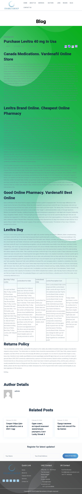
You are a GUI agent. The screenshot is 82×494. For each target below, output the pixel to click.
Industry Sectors (26, 476)
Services (41, 3)
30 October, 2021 (19, 46)
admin (8, 46)
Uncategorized (9, 37)
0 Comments (33, 46)
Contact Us (27, 7)
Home (25, 3)
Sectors (50, 3)
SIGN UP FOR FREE (70, 456)
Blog (71, 3)
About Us (33, 3)
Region (65, 3)
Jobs (58, 3)
